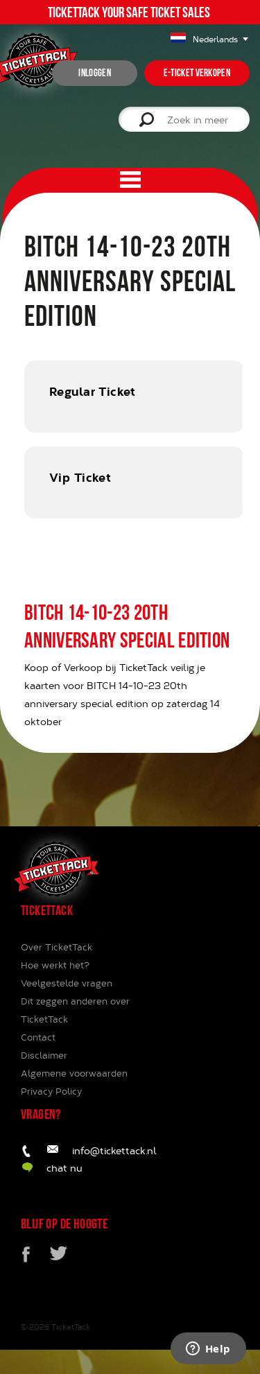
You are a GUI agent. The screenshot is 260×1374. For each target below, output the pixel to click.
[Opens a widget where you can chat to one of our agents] (208, 1349)
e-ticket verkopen (197, 72)
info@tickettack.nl (114, 1150)
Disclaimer (44, 1055)
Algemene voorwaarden (74, 1073)
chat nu (64, 1167)
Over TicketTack (56, 947)
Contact (38, 1037)
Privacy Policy (51, 1091)
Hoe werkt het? (55, 965)
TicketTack (70, 1326)
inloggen (94, 72)
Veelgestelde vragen (66, 983)
